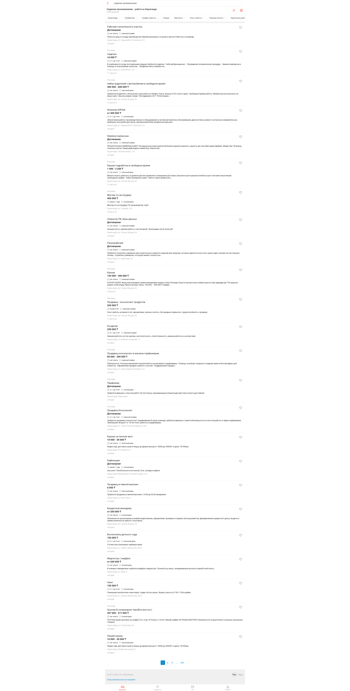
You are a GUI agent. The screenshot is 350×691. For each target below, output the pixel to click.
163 (182, 663)
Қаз (241, 674)
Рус (234, 674)
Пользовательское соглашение (121, 680)
